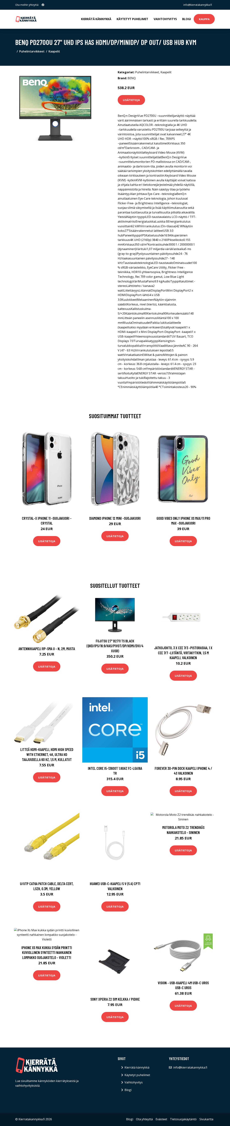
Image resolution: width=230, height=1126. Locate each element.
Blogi (186, 19)
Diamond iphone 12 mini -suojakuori (115, 518)
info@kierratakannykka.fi (197, 4)
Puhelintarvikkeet (32, 51)
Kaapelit (54, 51)
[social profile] (43, 4)
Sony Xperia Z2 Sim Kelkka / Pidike (115, 999)
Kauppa (204, 19)
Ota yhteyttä (144, 1119)
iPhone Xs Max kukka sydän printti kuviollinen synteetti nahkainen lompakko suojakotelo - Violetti (46, 952)
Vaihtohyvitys (165, 19)
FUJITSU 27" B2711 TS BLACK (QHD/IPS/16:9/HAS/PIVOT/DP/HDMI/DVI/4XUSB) (115, 646)
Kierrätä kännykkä (96, 19)
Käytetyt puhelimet (132, 19)
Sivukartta (206, 1119)
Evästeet (161, 1119)
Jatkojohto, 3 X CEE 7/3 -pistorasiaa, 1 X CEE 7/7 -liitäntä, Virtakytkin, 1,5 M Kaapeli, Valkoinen (183, 652)
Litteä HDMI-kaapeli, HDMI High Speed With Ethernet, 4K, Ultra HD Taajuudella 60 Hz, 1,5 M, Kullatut (46, 754)
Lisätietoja (131, 100)
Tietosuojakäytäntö (183, 1119)
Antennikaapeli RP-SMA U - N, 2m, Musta (47, 648)
